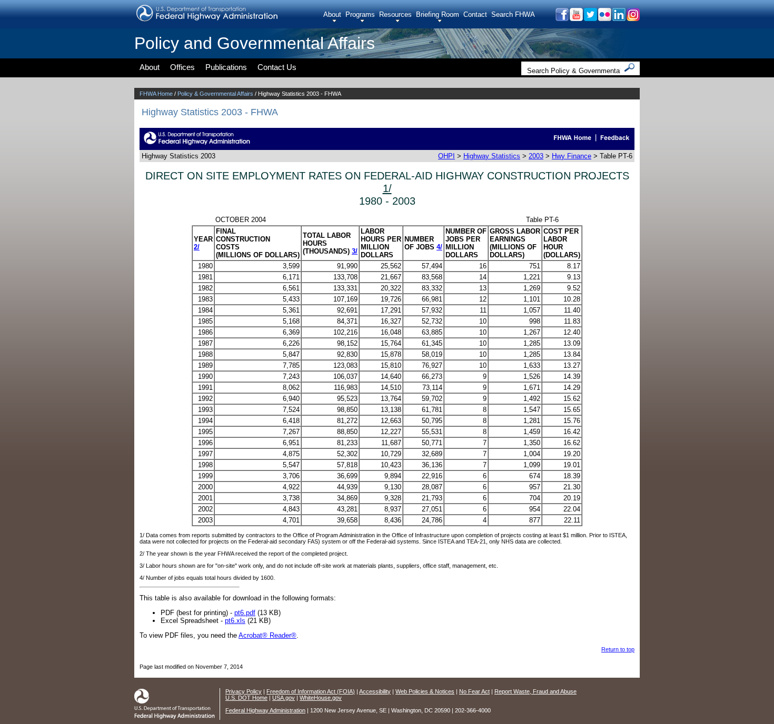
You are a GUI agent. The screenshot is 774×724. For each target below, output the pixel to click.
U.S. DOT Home (246, 698)
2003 (536, 156)
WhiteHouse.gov (321, 698)
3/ (355, 251)
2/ (197, 247)
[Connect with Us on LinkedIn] (618, 18)
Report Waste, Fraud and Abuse (535, 691)
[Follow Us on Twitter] (590, 18)
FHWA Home (156, 94)
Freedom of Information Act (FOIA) (310, 691)
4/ (439, 247)
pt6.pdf (244, 613)
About (332, 14)
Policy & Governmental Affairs (215, 94)
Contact (475, 14)
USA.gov (283, 698)
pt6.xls (235, 621)
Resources (395, 14)
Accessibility (375, 691)
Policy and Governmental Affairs (254, 43)
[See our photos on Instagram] (633, 18)
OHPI (446, 156)
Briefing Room (437, 14)
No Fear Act (474, 691)
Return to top (617, 649)
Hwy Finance (571, 156)
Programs (360, 14)
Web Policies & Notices (424, 691)
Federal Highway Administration (265, 710)
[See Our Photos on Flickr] (604, 18)
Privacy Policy (243, 691)
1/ (387, 188)
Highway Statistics (491, 156)
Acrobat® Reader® (267, 635)
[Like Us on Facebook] (561, 18)
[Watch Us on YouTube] (576, 18)
